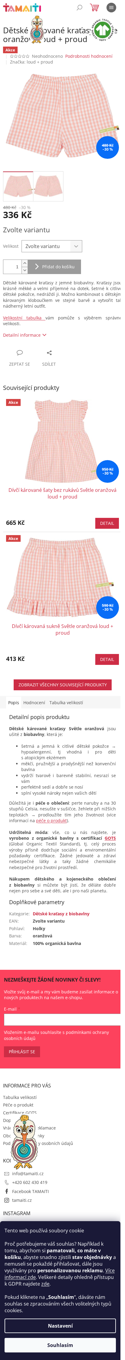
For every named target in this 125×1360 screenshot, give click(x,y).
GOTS (110, 838)
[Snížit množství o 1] (25, 270)
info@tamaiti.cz (28, 1173)
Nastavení (60, 1325)
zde (45, 1283)
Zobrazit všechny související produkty (63, 685)
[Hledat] (79, 8)
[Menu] (111, 8)
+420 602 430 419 (29, 1182)
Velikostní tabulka (24, 318)
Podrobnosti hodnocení (89, 56)
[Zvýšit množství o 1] (25, 263)
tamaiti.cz (22, 1200)
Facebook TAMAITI (30, 1191)
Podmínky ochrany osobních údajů (38, 1143)
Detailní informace (22, 335)
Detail (107, 523)
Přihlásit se (22, 1051)
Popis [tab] (13, 702)
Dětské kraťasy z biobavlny (61, 914)
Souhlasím (60, 1345)
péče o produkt (51, 820)
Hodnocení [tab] (34, 702)
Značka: (31, 62)
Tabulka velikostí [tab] (66, 702)
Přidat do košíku (58, 267)
